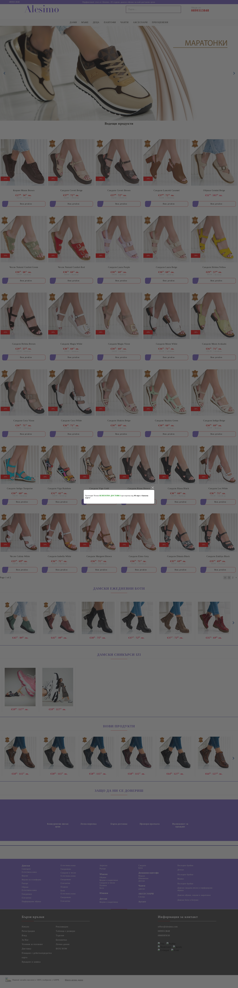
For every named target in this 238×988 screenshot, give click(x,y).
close (152, 487)
